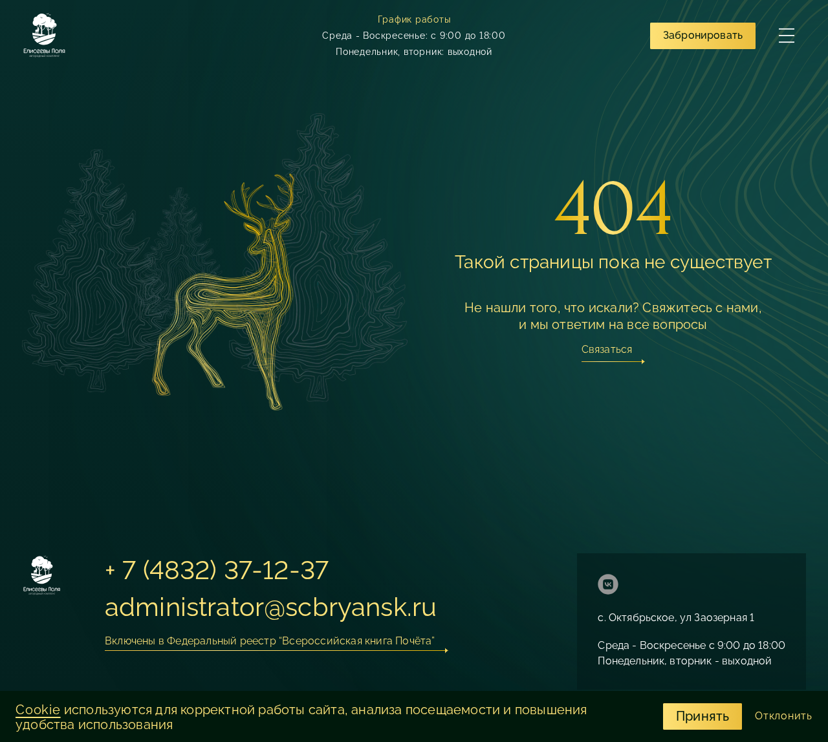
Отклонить (783, 716)
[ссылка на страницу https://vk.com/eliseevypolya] (608, 586)
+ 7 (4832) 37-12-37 (217, 570)
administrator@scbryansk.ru (271, 606)
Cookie (38, 709)
